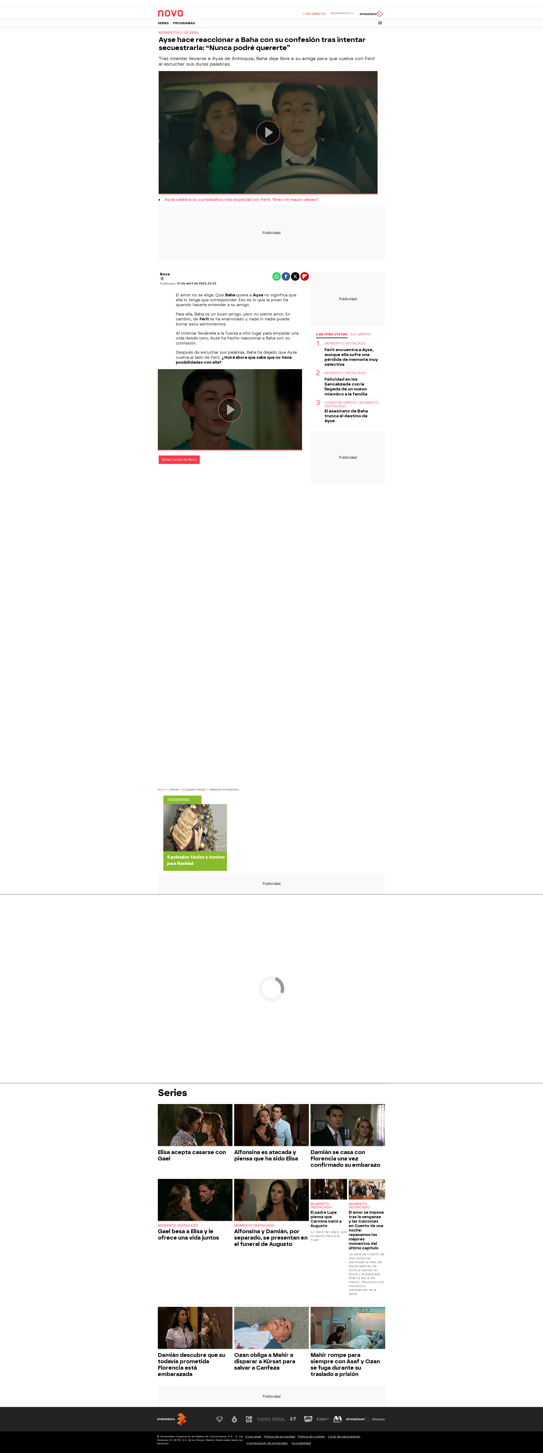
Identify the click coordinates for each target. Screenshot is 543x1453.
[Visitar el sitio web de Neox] (249, 1419)
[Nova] (184, 13)
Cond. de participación (344, 1436)
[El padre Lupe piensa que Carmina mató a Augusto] (329, 1189)
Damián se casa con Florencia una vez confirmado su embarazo (345, 1158)
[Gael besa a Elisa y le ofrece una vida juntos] (195, 1200)
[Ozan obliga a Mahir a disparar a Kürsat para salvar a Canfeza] (271, 1328)
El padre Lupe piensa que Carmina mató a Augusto (326, 1219)
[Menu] (380, 23)
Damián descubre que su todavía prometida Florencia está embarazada (191, 1364)
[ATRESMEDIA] (172, 1419)
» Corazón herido (193, 789)
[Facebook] (162, 279)
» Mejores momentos (223, 789)
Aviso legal (253, 1436)
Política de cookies (311, 1436)
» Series (173, 789)
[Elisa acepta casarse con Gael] (195, 1125)
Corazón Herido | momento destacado (351, 404)
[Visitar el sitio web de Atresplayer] (358, 1419)
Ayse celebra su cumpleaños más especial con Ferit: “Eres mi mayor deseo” (242, 199)
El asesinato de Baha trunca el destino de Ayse (346, 416)
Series (163, 23)
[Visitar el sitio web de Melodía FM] (337, 1419)
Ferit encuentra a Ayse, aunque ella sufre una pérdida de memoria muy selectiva (351, 357)
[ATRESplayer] (371, 14)
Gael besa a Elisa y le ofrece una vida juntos (188, 1234)
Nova (162, 789)
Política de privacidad (279, 1436)
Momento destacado (345, 343)
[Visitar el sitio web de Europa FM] (322, 1419)
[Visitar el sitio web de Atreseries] (293, 1419)
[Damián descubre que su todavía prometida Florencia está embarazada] (195, 1328)
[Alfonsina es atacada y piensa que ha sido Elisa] (271, 1125)
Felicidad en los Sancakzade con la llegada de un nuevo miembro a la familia (346, 386)
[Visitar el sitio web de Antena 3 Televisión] (219, 1419)
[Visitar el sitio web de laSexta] (234, 1419)
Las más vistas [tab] (331, 334)
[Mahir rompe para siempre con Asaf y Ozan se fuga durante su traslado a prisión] (348, 1328)
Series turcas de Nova (179, 459)
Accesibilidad (301, 1443)
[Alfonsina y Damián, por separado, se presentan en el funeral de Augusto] (271, 1200)
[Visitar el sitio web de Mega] (278, 1419)
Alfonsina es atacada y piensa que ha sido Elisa (266, 1155)
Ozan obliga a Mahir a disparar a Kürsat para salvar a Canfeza (264, 1361)
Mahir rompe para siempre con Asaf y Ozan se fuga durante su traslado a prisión (345, 1364)
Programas (184, 23)
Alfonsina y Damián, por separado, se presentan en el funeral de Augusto (271, 1237)
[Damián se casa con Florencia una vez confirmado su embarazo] (348, 1125)
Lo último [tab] (361, 334)
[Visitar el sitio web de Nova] (264, 1419)
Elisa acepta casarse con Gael (192, 1155)
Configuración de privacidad (266, 1443)
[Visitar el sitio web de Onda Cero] (308, 1419)
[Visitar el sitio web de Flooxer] (378, 1419)
